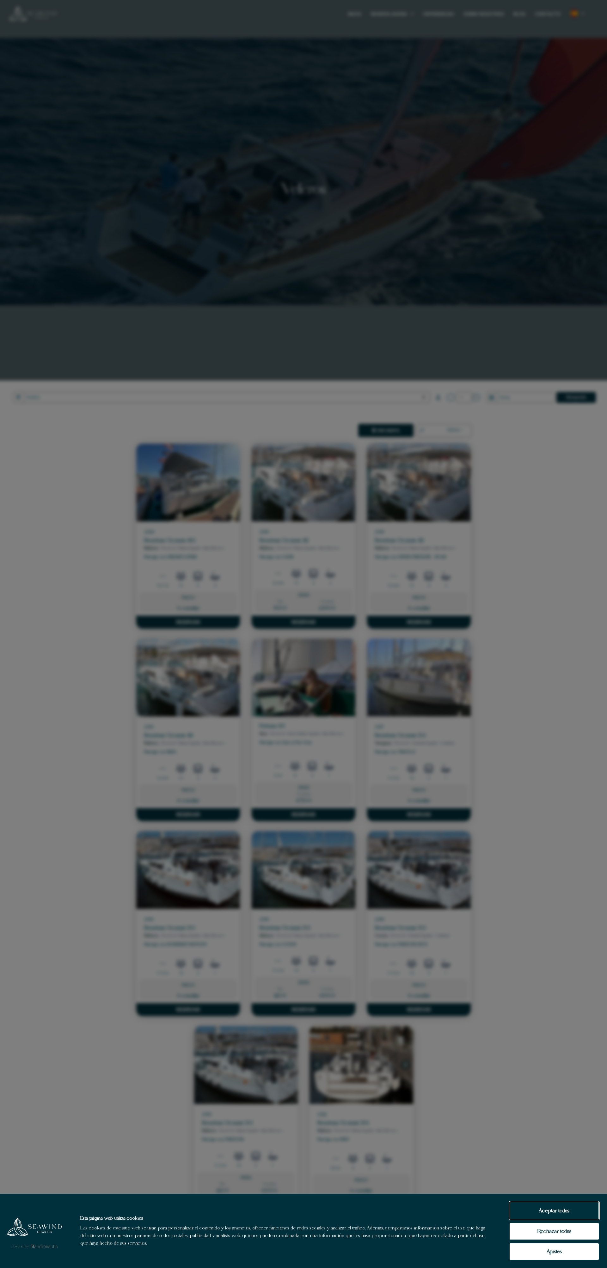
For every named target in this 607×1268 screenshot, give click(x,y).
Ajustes (554, 1251)
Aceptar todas (554, 1210)
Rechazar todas (554, 1231)
